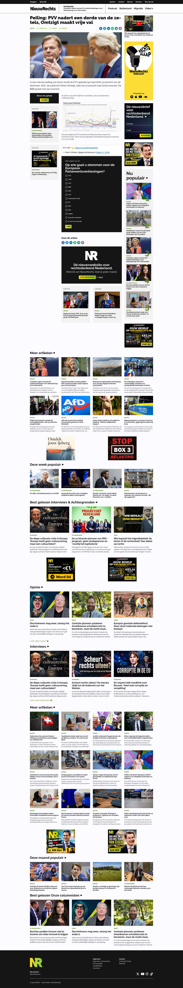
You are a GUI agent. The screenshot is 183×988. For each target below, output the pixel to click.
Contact (121, 2)
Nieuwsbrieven (35, 974)
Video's (149, 8)
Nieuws (130, 2)
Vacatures (96, 968)
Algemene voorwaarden (101, 961)
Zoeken (112, 2)
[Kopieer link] (120, 28)
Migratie (138, 8)
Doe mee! (44, 100)
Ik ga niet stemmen (74, 217)
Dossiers (139, 2)
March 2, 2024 (103, 152)
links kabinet (65, 139)
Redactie (122, 963)
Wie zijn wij (149, 2)
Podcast (112, 8)
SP (69, 202)
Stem (68, 226)
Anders (70, 214)
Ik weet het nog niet (75, 221)
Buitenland (125, 8)
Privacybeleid (97, 963)
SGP (69, 206)
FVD (69, 195)
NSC (69, 191)
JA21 (70, 179)
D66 (69, 210)
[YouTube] (140, 96)
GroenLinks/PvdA (74, 198)
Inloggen (33, 2)
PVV (69, 176)
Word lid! (43, 2)
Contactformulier (125, 961)
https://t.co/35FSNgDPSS (86, 148)
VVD (69, 183)
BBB (69, 187)
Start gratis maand (87, 277)
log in (101, 277)
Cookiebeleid (97, 966)
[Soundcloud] (145, 96)
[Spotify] (131, 96)
